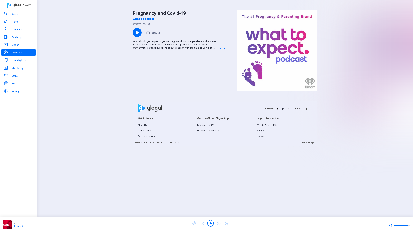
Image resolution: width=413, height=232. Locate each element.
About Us (142, 125)
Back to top (301, 108)
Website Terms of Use (267, 125)
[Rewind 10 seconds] (202, 223)
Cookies (261, 136)
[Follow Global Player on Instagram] (288, 110)
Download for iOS (206, 125)
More (222, 47)
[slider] (399, 225)
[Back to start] (194, 223)
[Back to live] (226, 223)
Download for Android (208, 130)
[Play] (210, 223)
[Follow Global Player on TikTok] (283, 110)
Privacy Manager (307, 142)
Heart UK (18, 226)
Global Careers (145, 130)
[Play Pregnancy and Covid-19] (137, 32)
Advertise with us (146, 136)
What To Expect (143, 19)
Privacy (260, 130)
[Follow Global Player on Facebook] (278, 110)
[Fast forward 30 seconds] (218, 223)
